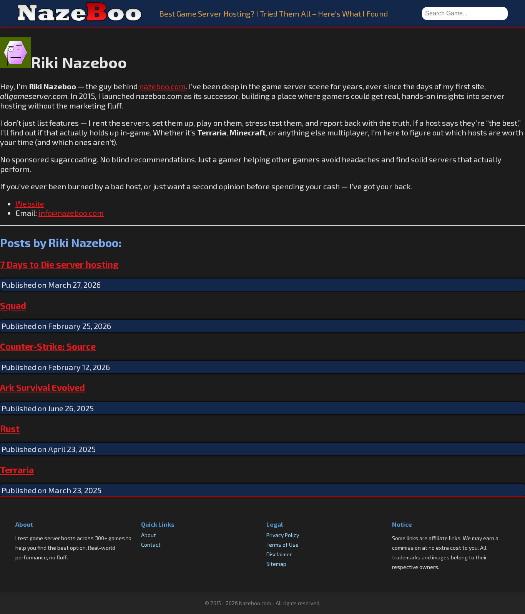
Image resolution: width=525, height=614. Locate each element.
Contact (151, 544)
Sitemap (276, 564)
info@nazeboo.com (71, 212)
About (148, 535)
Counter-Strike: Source (48, 346)
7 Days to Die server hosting (59, 264)
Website (29, 203)
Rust (10, 428)
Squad (13, 305)
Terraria (17, 469)
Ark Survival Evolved (42, 387)
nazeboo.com (162, 86)
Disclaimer (279, 554)
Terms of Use (282, 544)
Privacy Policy (282, 535)
